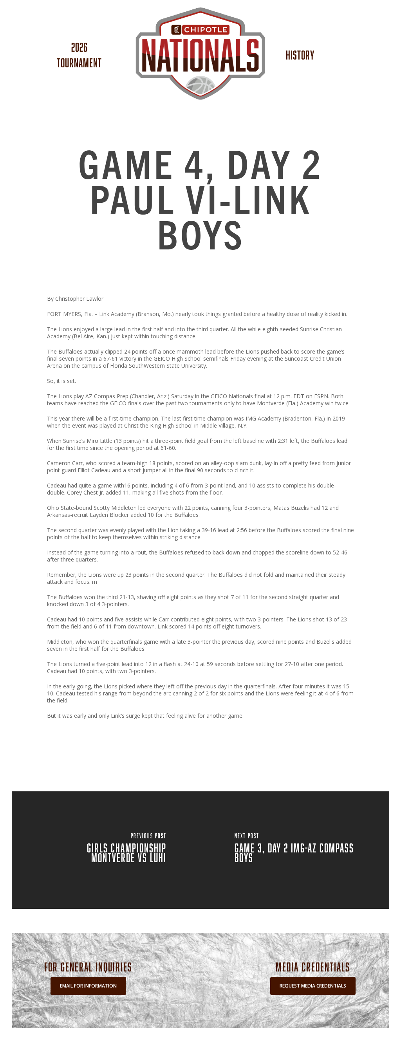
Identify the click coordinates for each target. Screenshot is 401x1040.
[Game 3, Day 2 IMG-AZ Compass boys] (295, 850)
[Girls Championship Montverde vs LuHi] (105, 850)
